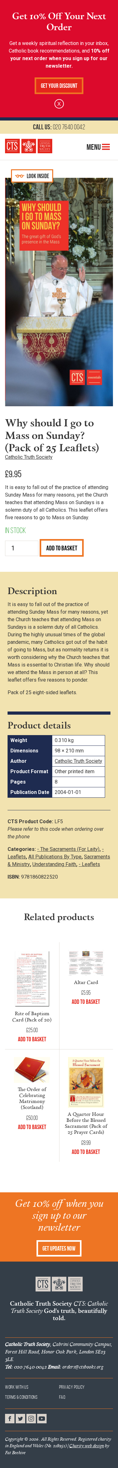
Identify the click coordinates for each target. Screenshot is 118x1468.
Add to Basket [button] (32, 1039)
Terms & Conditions (21, 1397)
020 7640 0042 (59, 127)
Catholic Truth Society (29, 457)
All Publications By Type (54, 857)
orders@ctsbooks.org (75, 1366)
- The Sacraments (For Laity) (68, 849)
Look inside (37, 176)
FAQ (62, 1397)
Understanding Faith (54, 864)
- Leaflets (89, 864)
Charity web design (86, 1446)
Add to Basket (61, 548)
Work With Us (16, 1387)
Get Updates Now (59, 1248)
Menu (94, 147)
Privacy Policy (72, 1387)
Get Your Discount (59, 85)
